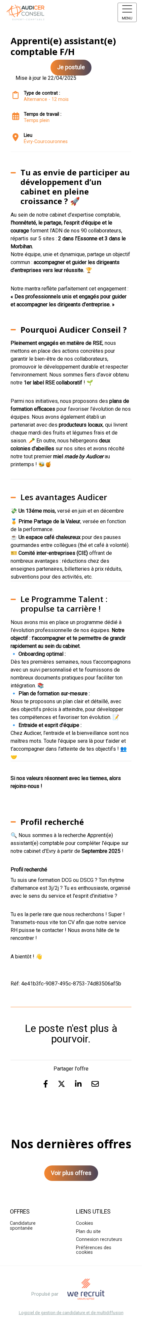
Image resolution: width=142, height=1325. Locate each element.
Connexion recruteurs (99, 1239)
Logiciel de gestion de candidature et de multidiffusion (71, 1313)
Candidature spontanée (23, 1225)
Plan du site (88, 1231)
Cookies (84, 1223)
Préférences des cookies (93, 1250)
